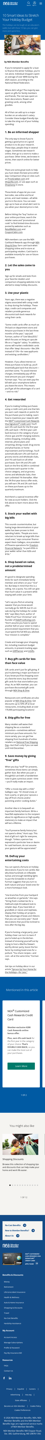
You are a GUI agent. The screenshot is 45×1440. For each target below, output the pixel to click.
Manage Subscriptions (13, 1342)
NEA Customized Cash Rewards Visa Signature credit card (22, 422)
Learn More (25, 1066)
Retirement (8, 1287)
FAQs (6, 1365)
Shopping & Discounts (13, 1307)
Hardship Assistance (12, 1323)
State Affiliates (21, 1400)
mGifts (31, 651)
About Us (9, 1235)
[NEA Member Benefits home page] (11, 1245)
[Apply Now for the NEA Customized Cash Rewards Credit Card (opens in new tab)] (12, 1259)
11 (35, 1185)
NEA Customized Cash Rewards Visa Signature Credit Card (33, 1257)
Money (7, 1281)
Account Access (10, 1337)
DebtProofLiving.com (25, 620)
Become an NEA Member (14, 1406)
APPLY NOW (32, 1263)
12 (37, 1185)
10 (32, 1185)
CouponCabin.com (13, 232)
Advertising (15, 1394)
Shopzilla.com (11, 181)
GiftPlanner (18, 651)
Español (20, 1389)
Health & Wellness (11, 1297)
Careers (32, 1389)
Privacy (9, 1389)
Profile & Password (12, 1347)
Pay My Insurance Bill (13, 1353)
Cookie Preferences (22, 1410)
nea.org (28, 1394)
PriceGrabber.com (16, 178)
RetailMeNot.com (13, 229)
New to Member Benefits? (17, 1230)
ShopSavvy (10, 184)
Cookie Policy (35, 1406)
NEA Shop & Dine (21, 690)
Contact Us (8, 1371)
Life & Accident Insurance (14, 1292)
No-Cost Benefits (12, 1225)
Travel (6, 1313)
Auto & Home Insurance (14, 1302)
